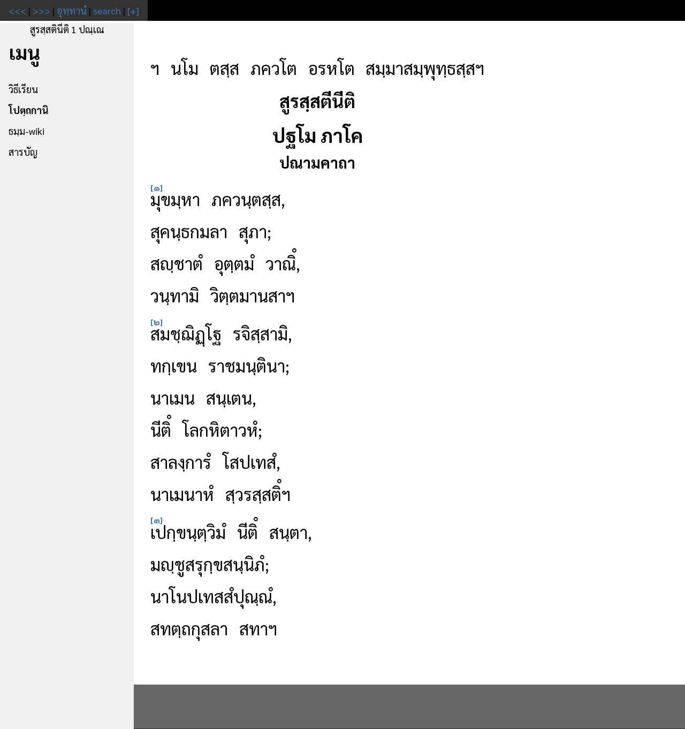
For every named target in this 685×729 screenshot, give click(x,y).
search (107, 10)
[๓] (156, 520)
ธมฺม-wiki (26, 131)
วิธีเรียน (23, 89)
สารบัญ (23, 152)
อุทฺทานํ (72, 10)
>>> (41, 10)
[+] (133, 10)
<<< (17, 10)
